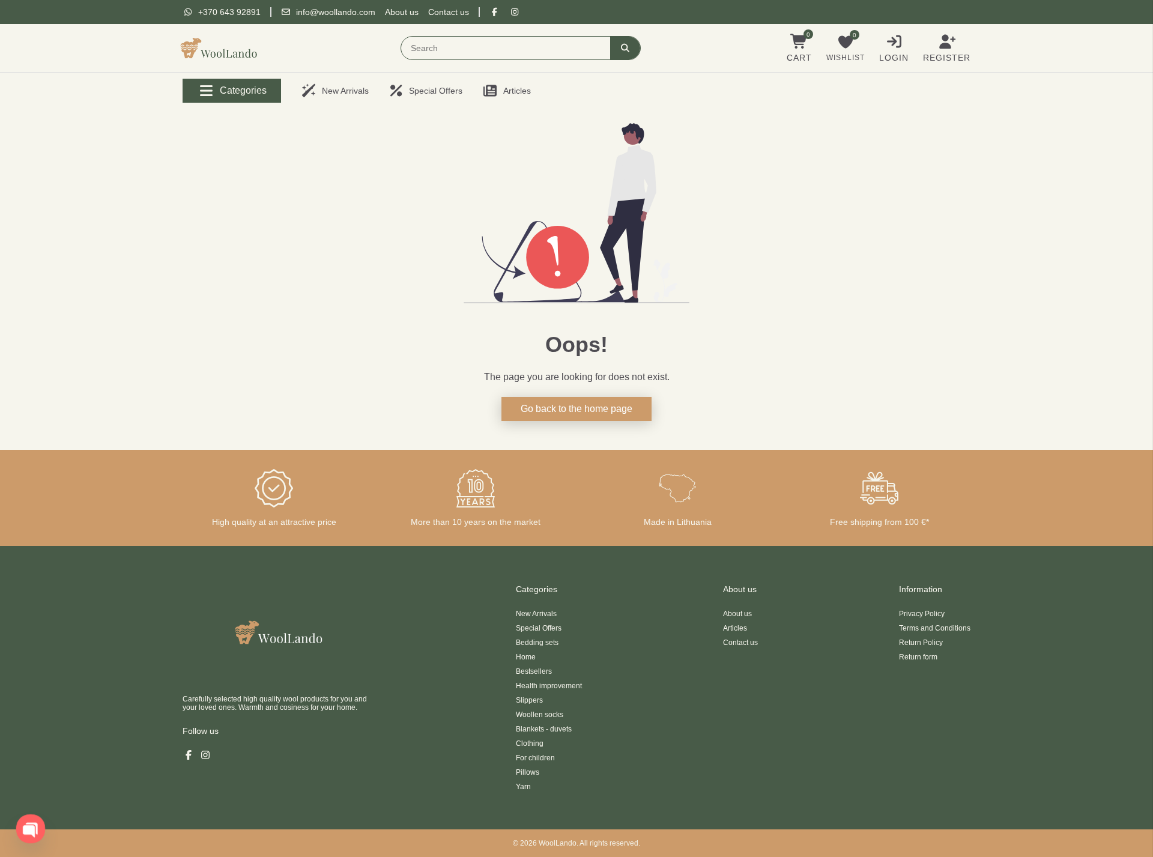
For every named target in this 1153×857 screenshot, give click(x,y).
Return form (918, 657)
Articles (735, 628)
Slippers (529, 700)
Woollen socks (539, 714)
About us (402, 12)
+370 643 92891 (229, 12)
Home (526, 657)
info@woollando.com (335, 12)
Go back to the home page (576, 409)
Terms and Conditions (934, 628)
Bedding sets (537, 642)
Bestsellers (534, 671)
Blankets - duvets (544, 729)
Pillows (527, 772)
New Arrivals (536, 614)
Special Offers (538, 628)
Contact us (448, 12)
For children (535, 758)
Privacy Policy (922, 614)
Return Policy (921, 642)
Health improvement (549, 686)
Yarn (523, 787)
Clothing (529, 743)
